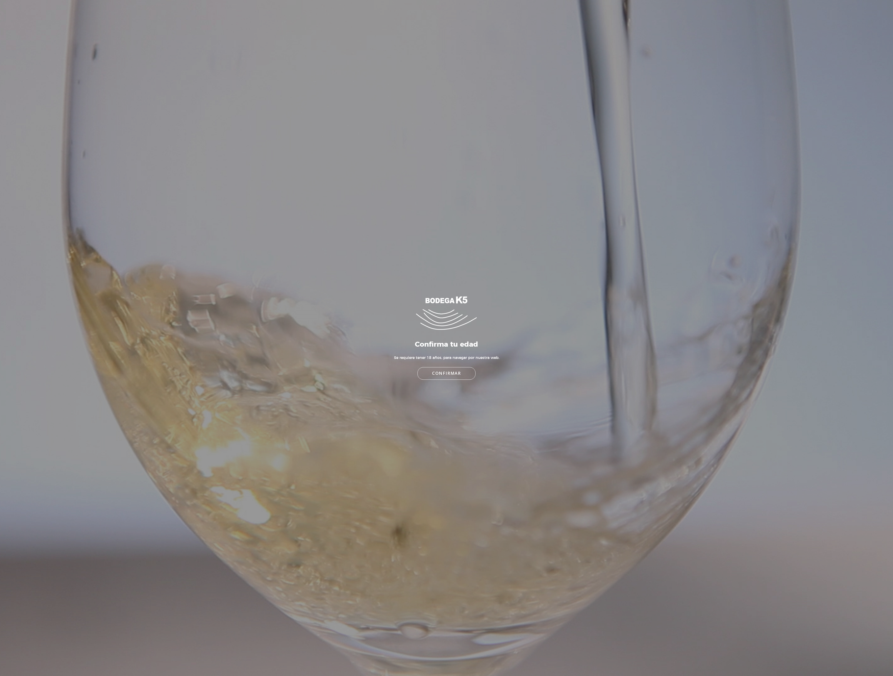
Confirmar (446, 373)
